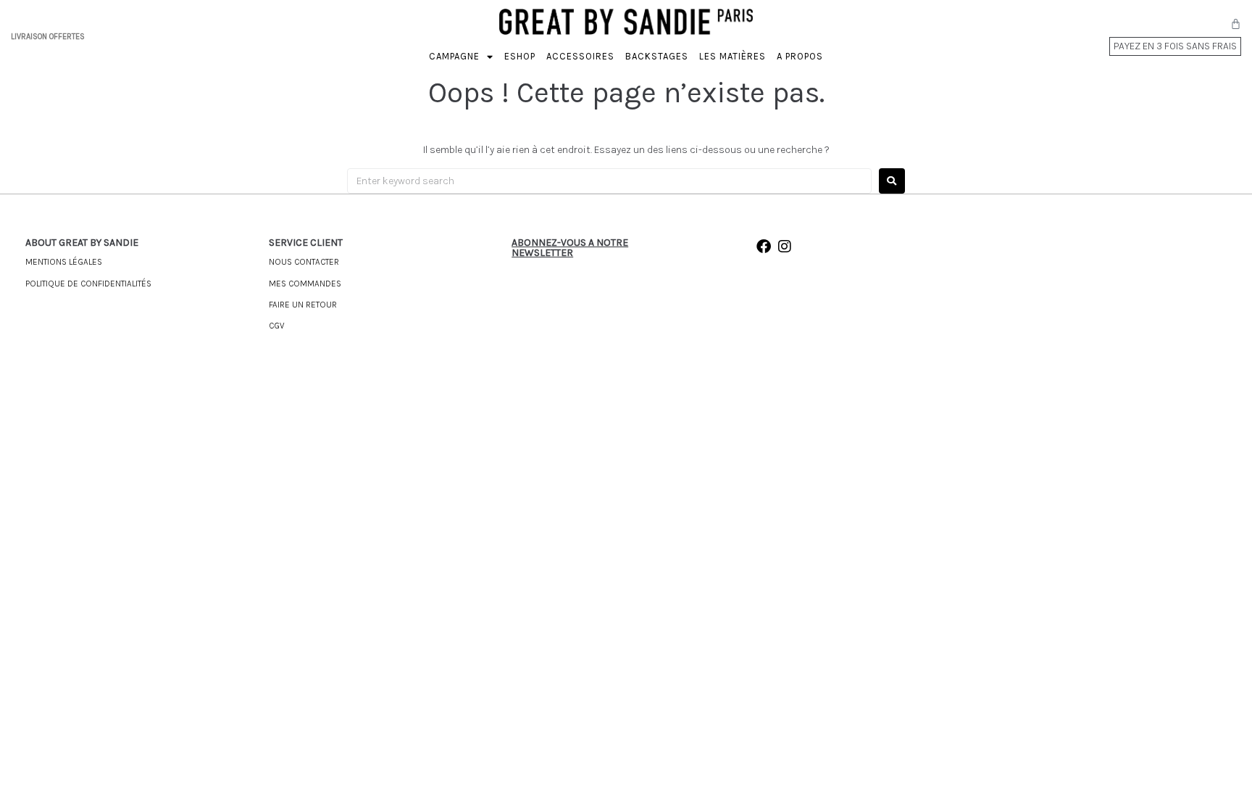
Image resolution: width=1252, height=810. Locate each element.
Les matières (732, 56)
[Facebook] (763, 246)
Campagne (454, 56)
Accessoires (580, 56)
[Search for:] (609, 181)
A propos (800, 56)
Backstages (656, 56)
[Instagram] (784, 246)
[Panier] (1235, 24)
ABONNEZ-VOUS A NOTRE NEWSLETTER (570, 247)
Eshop (519, 56)
